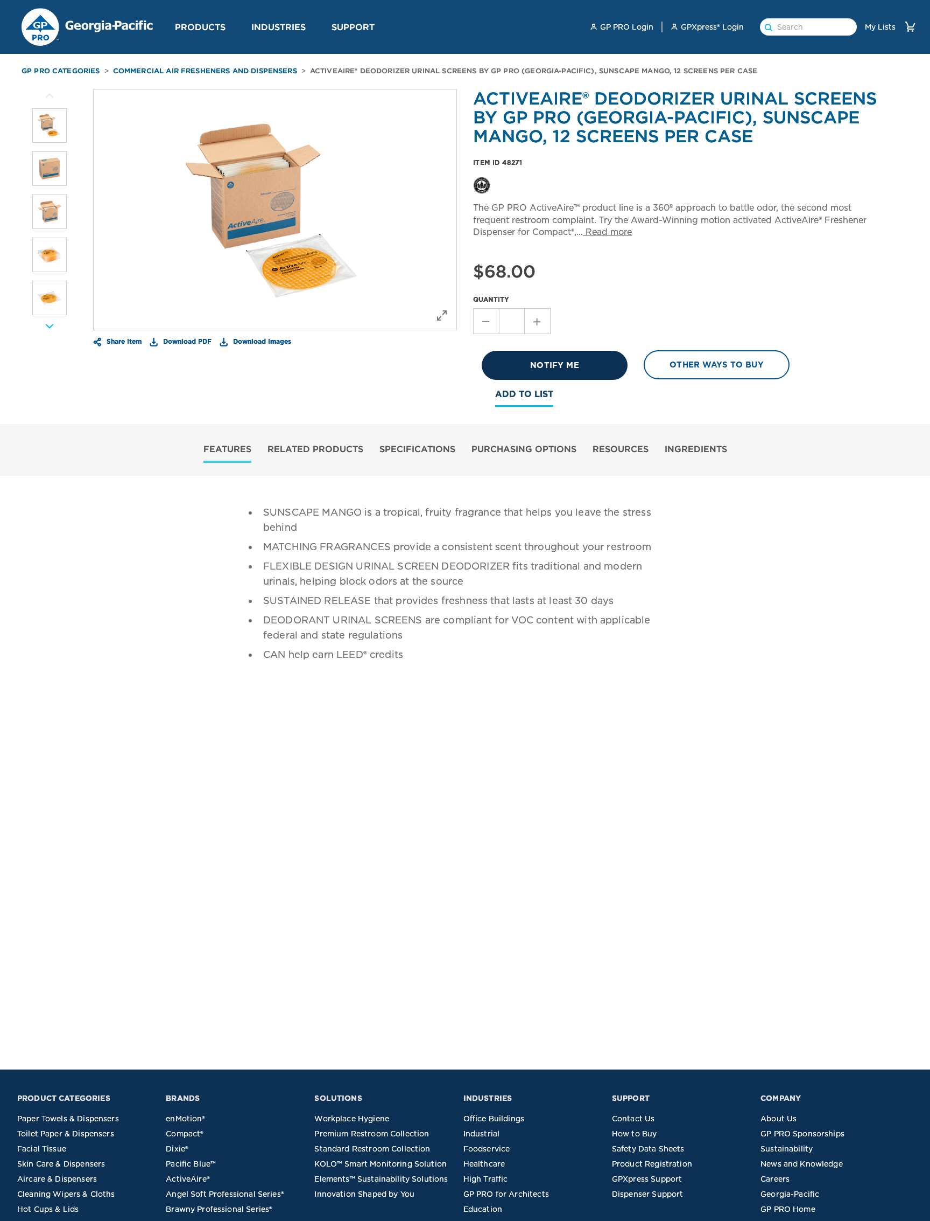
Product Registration (652, 1164)
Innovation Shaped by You (364, 1194)
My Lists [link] (880, 27)
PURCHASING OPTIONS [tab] (523, 448)
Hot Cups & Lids (48, 1209)
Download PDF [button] (186, 341)
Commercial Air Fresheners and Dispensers (205, 70)
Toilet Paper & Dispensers (65, 1133)
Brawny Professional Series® (219, 1209)
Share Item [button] (123, 341)
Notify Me (554, 365)
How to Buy (634, 1133)
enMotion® (185, 1118)
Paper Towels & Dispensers (68, 1118)
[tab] (227, 450)
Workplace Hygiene (351, 1118)
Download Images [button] (261, 341)
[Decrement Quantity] (486, 321)
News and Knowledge (801, 1164)
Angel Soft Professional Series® (225, 1194)
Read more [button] (607, 232)
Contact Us (633, 1118)
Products (200, 27)
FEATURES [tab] (227, 448)
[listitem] (49, 125)
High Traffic (485, 1179)
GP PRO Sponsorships (802, 1133)
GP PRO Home (787, 1209)
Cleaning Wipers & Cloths (66, 1194)
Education (482, 1209)
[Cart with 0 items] (910, 26)
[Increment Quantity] (538, 321)
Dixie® (177, 1148)
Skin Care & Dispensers (61, 1164)
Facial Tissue (41, 1148)
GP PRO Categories (61, 70)
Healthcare (484, 1164)
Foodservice (486, 1148)
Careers (775, 1179)
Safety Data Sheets (648, 1148)
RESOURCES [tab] (621, 448)
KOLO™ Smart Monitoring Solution (380, 1164)
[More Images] (49, 96)
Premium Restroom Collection (371, 1133)
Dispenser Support (648, 1194)
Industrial (481, 1133)
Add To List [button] (524, 394)
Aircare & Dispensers (57, 1179)
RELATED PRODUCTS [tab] (315, 448)
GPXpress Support (647, 1179)
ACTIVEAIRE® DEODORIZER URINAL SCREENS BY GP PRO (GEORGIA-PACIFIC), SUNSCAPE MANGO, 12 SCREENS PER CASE (533, 70)
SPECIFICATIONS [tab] (417, 448)
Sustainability (786, 1148)
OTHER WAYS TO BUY (717, 365)
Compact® (184, 1133)
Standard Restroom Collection (372, 1148)
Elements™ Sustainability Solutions (381, 1179)
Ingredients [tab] (696, 448)
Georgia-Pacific (789, 1194)
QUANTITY (491, 299)
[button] (230, 26)
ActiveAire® (188, 1179)
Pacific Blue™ (191, 1164)
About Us (778, 1118)
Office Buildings (493, 1118)
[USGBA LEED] (482, 184)
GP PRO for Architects (506, 1194)
